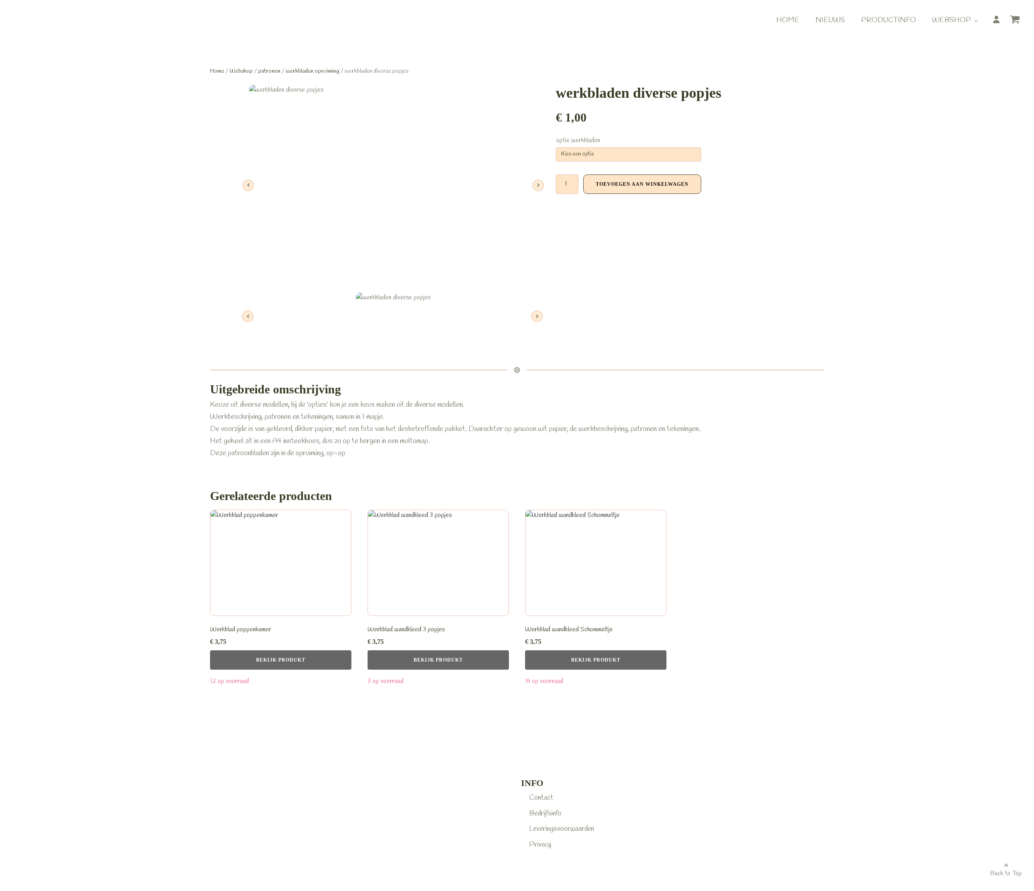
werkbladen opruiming (312, 71)
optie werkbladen (578, 140)
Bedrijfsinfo (545, 813)
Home (217, 71)
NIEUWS (830, 20)
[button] (1018, 22)
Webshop (241, 71)
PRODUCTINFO (888, 20)
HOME (787, 20)
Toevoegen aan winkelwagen (642, 184)
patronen (269, 71)
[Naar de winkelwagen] (1018, 21)
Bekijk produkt (280, 660)
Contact (541, 798)
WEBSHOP (951, 20)
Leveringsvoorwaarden (561, 829)
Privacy (540, 844)
